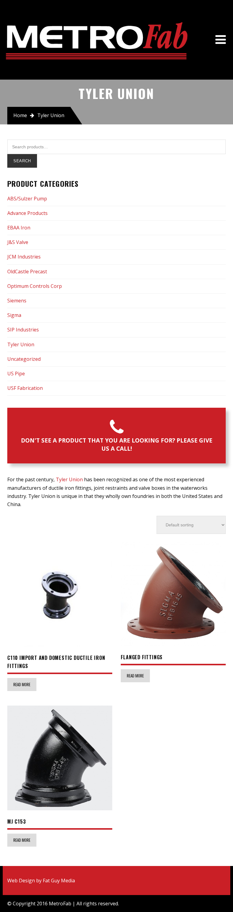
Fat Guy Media (59, 880)
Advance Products (27, 213)
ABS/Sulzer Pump (27, 198)
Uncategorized (24, 359)
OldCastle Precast (27, 271)
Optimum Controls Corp (34, 286)
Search (22, 161)
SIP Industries (23, 329)
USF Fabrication (25, 388)
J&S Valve (17, 242)
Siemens (16, 300)
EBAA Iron (18, 227)
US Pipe (16, 373)
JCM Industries (24, 256)
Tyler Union (20, 344)
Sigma (14, 315)
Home (20, 115)
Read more (21, 684)
